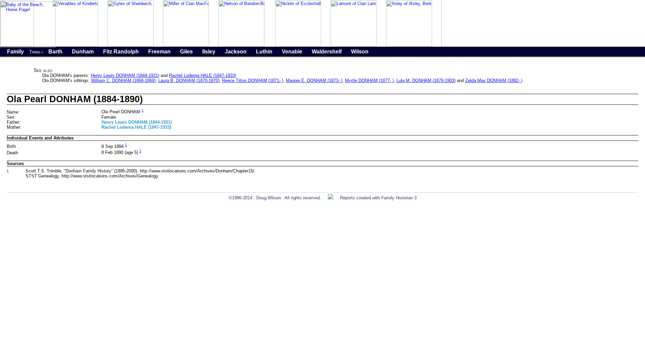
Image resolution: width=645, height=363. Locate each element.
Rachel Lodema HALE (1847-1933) (202, 75)
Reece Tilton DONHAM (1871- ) (252, 80)
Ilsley (208, 51)
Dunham (83, 51)
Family (15, 51)
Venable (292, 51)
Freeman (159, 51)
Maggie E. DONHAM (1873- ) (314, 80)
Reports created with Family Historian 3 (378, 197)
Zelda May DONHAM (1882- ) (493, 80)
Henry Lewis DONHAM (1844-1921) (125, 75)
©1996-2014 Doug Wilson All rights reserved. (275, 197)
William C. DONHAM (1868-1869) (123, 80)
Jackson (236, 51)
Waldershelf (327, 51)
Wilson (360, 51)
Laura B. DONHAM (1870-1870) (188, 80)
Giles (186, 51)
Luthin (264, 51)
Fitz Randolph (121, 51)
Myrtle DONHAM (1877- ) (369, 80)
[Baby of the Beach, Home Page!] (28, 45)
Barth (55, 51)
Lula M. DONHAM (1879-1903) (426, 80)
